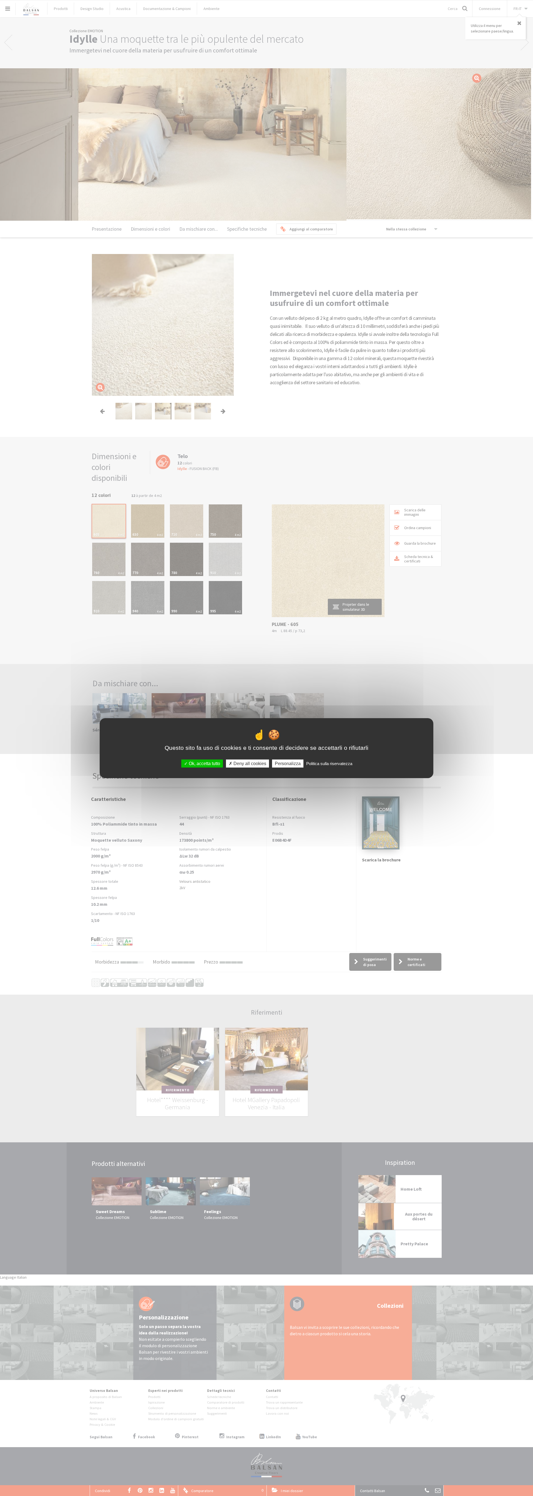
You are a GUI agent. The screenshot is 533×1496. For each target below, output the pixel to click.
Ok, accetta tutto (204, 763)
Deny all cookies (249, 763)
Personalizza (288, 763)
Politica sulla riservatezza (329, 763)
